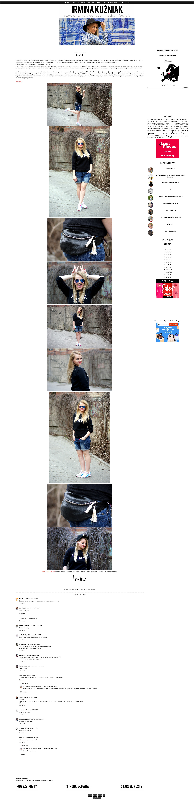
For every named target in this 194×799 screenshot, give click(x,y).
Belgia (170, 119)
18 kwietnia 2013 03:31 (37, 666)
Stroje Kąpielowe (165, 134)
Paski (187, 128)
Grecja (149, 123)
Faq (104, 2)
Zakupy (172, 138)
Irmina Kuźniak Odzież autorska (32, 686)
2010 (167, 277)
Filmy (182, 121)
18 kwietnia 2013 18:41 (50, 686)
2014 (167, 267)
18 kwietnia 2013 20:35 (36, 719)
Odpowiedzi (24, 683)
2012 (167, 272)
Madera (163, 126)
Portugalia (184, 130)
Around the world (161, 119)
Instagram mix (179, 123)
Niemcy (168, 128)
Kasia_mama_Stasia (24, 666)
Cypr (156, 121)
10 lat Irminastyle (151, 119)
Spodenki (186, 132)
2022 (168, 247)
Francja (186, 121)
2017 (167, 259)
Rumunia (163, 132)
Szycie (181, 134)
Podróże (158, 130)
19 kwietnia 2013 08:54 (32, 738)
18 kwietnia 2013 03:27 (32, 655)
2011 (167, 274)
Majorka (168, 126)
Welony (182, 136)
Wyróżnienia (158, 138)
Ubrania (157, 135)
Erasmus (172, 121)
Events (177, 121)
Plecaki (153, 130)
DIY (162, 121)
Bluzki (148, 121)
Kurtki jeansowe (152, 126)
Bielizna (174, 119)
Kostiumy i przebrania (178, 124)
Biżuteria (180, 119)
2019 (167, 254)
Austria (167, 119)
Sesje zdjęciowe (171, 132)
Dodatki (72, 589)
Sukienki (173, 134)
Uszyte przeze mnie (89, 589)
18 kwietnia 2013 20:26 (31, 710)
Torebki (150, 136)
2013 (167, 269)
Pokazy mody (166, 130)
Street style (158, 134)
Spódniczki (151, 134)
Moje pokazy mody (158, 128)
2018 (167, 257)
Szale (177, 134)
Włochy (153, 137)
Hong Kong (167, 123)
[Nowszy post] (27, 790)
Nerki (76, 589)
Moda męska (181, 126)
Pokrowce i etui (175, 130)
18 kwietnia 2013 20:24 (30, 697)
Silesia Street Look (24, 719)
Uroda (163, 136)
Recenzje (150, 132)
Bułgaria (153, 121)
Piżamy (149, 130)
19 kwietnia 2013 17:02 (50, 748)
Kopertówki (163, 124)
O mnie (73, 2)
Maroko (176, 126)
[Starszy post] (132, 790)
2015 (167, 264)
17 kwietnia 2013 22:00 (33, 644)
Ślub (184, 134)
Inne (172, 123)
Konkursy (157, 124)
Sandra (21, 697)
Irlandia (186, 123)
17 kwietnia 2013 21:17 (34, 635)
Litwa (159, 126)
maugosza (22, 710)
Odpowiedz (22, 603)
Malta (172, 126)
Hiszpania (155, 123)
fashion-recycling (24, 625)
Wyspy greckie (166, 137)
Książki (186, 124)
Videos (98, 2)
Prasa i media (90, 2)
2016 (167, 262)
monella (21, 728)
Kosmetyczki (170, 124)
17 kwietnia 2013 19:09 (32, 599)
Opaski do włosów (174, 128)
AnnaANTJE (22, 599)
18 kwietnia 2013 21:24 (30, 728)
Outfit (81, 589)
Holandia (160, 123)
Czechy (159, 121)
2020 (167, 252)
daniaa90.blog (23, 635)
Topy (187, 134)
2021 (168, 249)
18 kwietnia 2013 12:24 (32, 675)
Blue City (185, 119)
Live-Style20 (22, 608)
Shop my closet (113, 2)
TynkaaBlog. (22, 644)
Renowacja (157, 132)
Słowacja (180, 132)
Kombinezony (150, 124)
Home (67, 2)
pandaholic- (22, 655)
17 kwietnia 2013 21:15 (35, 625)
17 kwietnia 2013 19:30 (33, 608)
